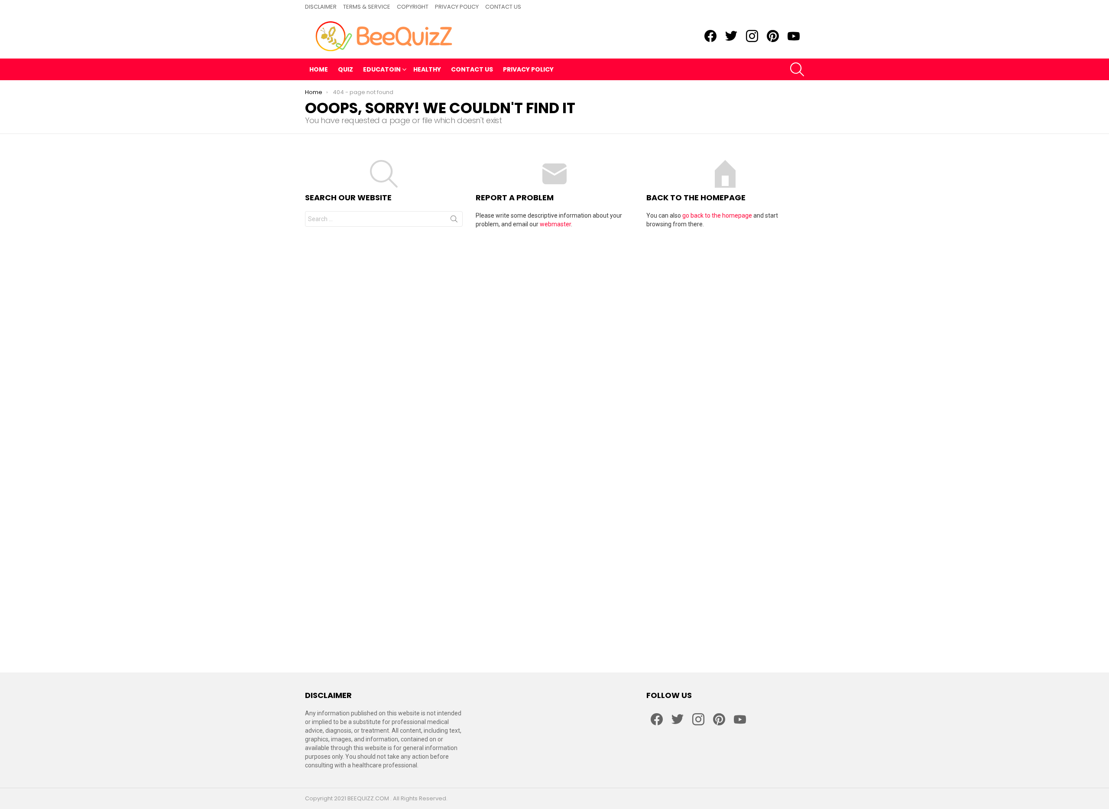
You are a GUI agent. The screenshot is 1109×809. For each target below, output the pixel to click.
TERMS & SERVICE (366, 7)
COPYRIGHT (412, 7)
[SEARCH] (797, 69)
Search (454, 220)
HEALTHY (427, 69)
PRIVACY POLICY (457, 7)
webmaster (555, 224)
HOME (318, 69)
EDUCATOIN (382, 69)
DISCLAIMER (321, 7)
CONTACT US (503, 7)
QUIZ (345, 69)
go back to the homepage (717, 215)
